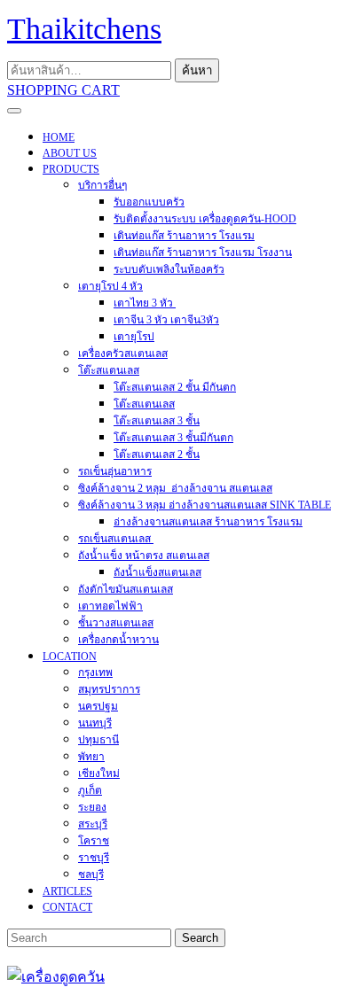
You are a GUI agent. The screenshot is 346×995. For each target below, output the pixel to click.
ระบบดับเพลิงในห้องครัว (169, 269)
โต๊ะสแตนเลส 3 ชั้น (157, 421)
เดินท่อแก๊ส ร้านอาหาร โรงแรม (184, 235)
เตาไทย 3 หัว (145, 303)
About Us (70, 153)
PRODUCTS (71, 169)
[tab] (14, 110)
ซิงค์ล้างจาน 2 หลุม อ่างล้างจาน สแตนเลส (175, 488)
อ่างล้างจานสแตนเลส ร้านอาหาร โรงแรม (208, 522)
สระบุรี (92, 824)
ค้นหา (197, 70)
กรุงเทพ (95, 672)
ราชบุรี (93, 857)
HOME (59, 137)
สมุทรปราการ (109, 689)
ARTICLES (67, 891)
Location (70, 656)
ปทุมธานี (98, 740)
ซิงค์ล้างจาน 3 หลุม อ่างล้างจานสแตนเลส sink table (204, 505)
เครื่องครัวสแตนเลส (123, 353)
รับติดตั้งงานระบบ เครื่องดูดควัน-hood (205, 219)
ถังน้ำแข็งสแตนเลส (157, 572)
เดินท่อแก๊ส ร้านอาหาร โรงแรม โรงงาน (203, 252)
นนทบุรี (95, 723)
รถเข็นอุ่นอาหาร (115, 471)
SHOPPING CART (63, 89)
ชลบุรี (91, 874)
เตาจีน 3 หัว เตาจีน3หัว (166, 320)
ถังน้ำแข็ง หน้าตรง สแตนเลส (143, 555)
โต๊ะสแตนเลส (108, 370)
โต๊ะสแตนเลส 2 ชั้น (157, 454)
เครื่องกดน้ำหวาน (118, 640)
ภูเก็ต (90, 790)
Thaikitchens (84, 28)
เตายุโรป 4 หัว (110, 286)
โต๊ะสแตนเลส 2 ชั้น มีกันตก (175, 387)
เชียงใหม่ (99, 773)
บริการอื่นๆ (102, 185)
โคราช (93, 841)
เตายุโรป (134, 336)
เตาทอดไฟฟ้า (110, 606)
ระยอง (92, 807)
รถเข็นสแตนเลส (115, 538)
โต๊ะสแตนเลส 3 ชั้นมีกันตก (173, 437)
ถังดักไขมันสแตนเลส (125, 589)
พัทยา (91, 756)
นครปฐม (98, 706)
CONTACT (67, 907)
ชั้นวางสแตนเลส (115, 623)
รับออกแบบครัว (149, 202)
